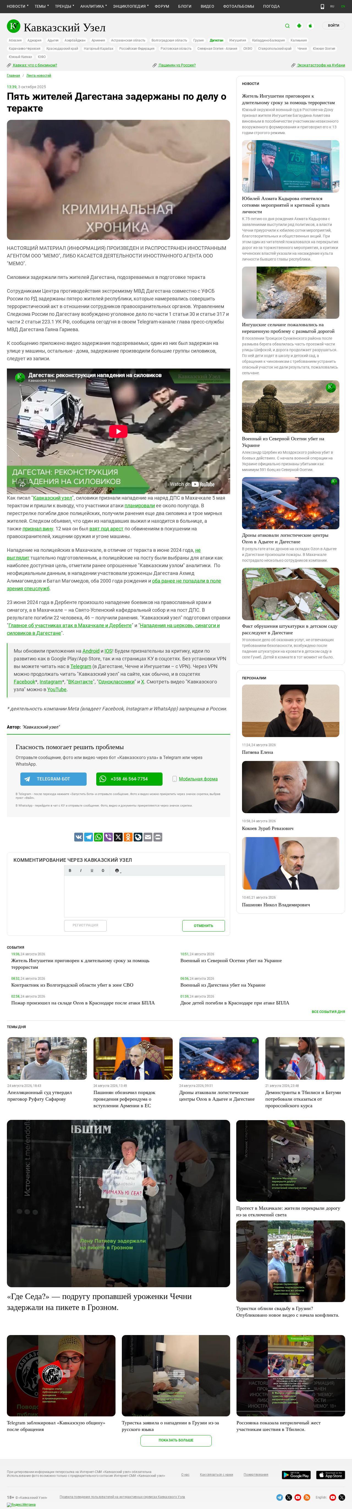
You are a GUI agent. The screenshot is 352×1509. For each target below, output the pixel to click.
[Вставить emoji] (116, 870)
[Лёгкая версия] (322, 6)
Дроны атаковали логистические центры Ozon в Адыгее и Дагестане (285, 538)
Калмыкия (299, 40)
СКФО (247, 49)
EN (343, 6)
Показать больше (176, 1440)
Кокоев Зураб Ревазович (267, 828)
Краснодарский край (62, 49)
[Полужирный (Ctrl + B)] (69, 870)
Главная (13, 75)
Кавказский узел (52, 498)
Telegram (80, 666)
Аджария (34, 40)
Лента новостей (38, 75)
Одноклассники (116, 682)
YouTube (57, 689)
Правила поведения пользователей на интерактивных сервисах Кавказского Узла (122, 1497)
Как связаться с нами (216, 1475)
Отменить (203, 926)
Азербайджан (75, 40)
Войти (333, 25)
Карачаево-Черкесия (24, 49)
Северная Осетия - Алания (217, 49)
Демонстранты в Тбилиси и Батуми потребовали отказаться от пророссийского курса (303, 1099)
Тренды (63, 6)
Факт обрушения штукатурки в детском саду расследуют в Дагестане (289, 629)
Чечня (302, 49)
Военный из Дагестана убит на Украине (222, 984)
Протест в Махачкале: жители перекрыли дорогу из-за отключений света (288, 1211)
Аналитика (92, 6)
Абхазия (15, 40)
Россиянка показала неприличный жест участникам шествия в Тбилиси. (279, 1425)
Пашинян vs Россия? (177, 65)
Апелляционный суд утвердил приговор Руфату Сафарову (39, 1095)
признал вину (38, 528)
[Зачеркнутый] (102, 870)
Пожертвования (256, 1475)
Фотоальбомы (238, 6)
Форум (162, 6)
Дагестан (216, 40)
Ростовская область (176, 49)
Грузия (198, 40)
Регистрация (85, 925)
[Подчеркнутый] (91, 870)
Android (91, 651)
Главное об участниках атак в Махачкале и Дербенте (70, 625)
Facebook (24, 682)
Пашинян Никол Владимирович (276, 904)
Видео (207, 6)
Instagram (51, 682)
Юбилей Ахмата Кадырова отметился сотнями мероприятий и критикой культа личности (285, 205)
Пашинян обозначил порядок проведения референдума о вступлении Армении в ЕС (124, 1099)
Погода (271, 6)
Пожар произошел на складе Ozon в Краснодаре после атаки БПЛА (83, 1002)
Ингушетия (237, 40)
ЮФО (41, 57)
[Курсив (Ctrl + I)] (80, 870)
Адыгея (53, 40)
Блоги (184, 6)
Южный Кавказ (20, 57)
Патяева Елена (257, 752)
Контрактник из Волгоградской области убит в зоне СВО (72, 984)
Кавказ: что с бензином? (34, 65)
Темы (40, 6)
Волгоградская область (169, 40)
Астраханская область (128, 40)
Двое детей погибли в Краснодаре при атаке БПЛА (234, 1002)
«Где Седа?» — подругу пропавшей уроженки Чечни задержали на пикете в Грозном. (99, 1301)
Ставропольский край (275, 49)
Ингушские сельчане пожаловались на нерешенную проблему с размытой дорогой (288, 327)
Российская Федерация (137, 49)
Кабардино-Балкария (268, 40)
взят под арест (106, 528)
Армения (98, 40)
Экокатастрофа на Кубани (320, 65)
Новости (16, 6)
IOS (108, 651)
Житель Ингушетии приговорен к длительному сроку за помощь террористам (288, 99)
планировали (140, 505)
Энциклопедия (129, 6)
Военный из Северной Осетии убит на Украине (283, 441)
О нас (185, 1475)
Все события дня (328, 1012)
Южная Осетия (324, 49)
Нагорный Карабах (98, 49)
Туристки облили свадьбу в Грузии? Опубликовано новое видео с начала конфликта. (287, 1311)
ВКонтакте (80, 682)
